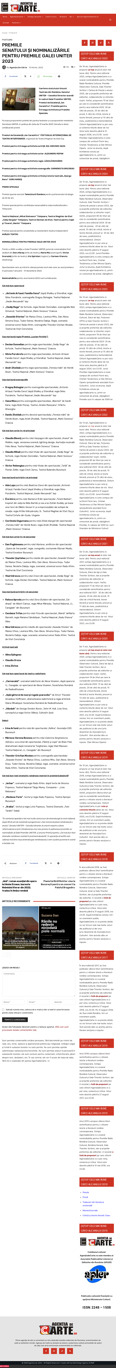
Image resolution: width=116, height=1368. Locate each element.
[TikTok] (101, 43)
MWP (92, 1363)
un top (91, 69)
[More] (59, 76)
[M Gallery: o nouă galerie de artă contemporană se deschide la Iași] (57, 928)
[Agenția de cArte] (4, 67)
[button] (110, 20)
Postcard (13, 33)
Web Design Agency (80, 1363)
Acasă (4, 33)
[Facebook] (85, 43)
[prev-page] (4, 955)
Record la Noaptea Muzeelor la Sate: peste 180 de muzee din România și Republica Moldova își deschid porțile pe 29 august (20, 944)
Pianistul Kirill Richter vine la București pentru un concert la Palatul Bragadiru (58, 884)
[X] (109, 43)
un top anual (94, 555)
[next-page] (9, 955)
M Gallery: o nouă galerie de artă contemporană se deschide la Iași (57, 946)
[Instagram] (93, 43)
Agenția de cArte (18, 67)
